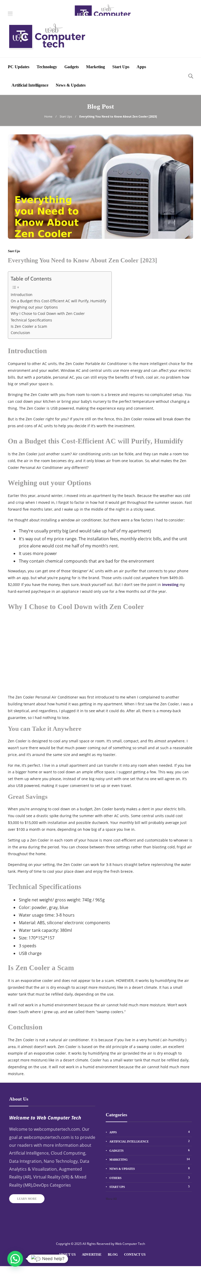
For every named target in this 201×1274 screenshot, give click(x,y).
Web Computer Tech (130, 1243)
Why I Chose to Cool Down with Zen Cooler (48, 313)
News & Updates (71, 85)
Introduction (21, 294)
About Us (67, 1254)
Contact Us (135, 1254)
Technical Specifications (31, 320)
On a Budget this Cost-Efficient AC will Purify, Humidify (58, 300)
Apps (141, 67)
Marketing (95, 67)
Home (48, 116)
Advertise (92, 1254)
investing (170, 584)
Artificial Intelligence (30, 85)
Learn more (27, 1198)
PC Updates (18, 67)
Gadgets (71, 67)
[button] (15, 1259)
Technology (47, 67)
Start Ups (120, 67)
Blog (113, 1254)
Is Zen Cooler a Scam (29, 326)
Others (149, 1178)
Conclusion (20, 332)
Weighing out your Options (34, 307)
